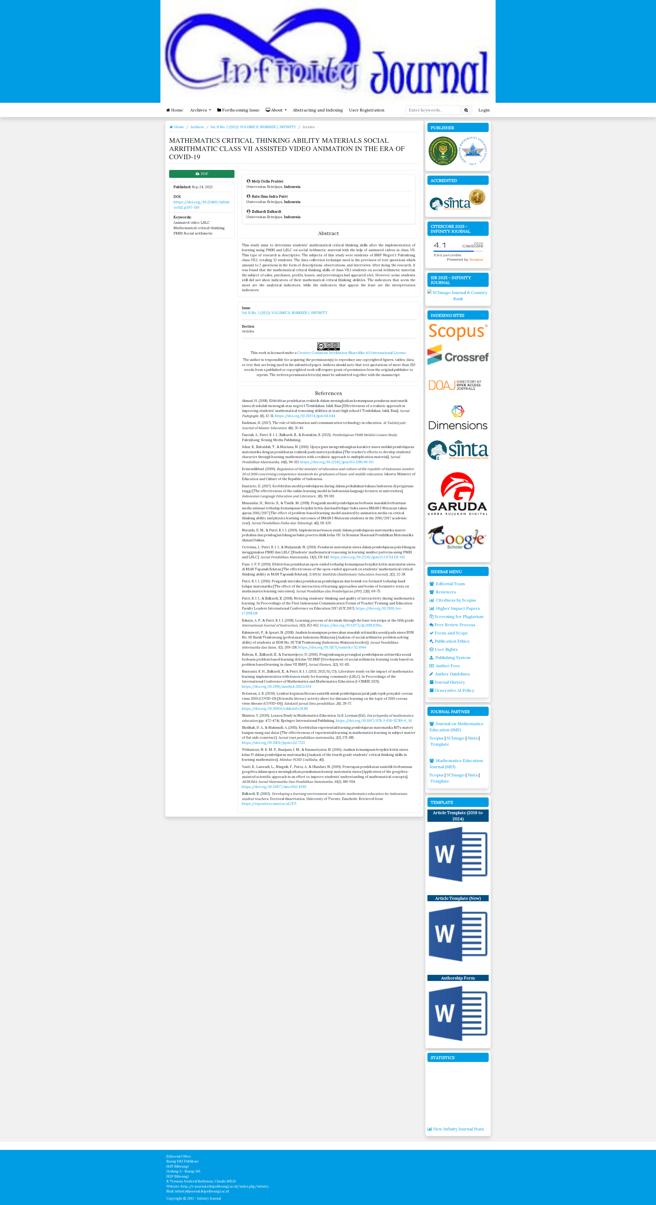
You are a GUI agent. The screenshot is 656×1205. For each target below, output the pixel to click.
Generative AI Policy (454, 690)
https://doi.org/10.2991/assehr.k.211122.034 (276, 686)
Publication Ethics (452, 641)
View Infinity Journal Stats (458, 1128)
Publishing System (452, 657)
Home (176, 110)
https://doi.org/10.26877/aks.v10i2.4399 (274, 787)
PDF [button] (204, 173)
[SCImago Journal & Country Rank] (458, 295)
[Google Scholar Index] (458, 537)
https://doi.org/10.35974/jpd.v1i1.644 (305, 416)
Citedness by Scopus (456, 600)
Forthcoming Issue (240, 110)
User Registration (366, 110)
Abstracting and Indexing (318, 110)
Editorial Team (450, 583)
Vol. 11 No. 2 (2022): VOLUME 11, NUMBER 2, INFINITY (253, 127)
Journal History (450, 682)
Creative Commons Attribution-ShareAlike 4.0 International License (351, 353)
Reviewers (446, 591)
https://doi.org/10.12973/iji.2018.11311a (351, 625)
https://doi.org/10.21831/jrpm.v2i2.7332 (273, 743)
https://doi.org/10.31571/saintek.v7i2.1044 (332, 647)
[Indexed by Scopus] (458, 331)
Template (439, 744)
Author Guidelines (452, 673)
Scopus (436, 738)
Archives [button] (198, 110)
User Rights (446, 649)
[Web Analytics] (458, 1094)
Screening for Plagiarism (459, 616)
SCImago (456, 738)
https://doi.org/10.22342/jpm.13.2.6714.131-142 (368, 557)
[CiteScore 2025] (458, 250)
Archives (197, 127)
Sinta (473, 738)
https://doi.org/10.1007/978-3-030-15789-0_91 (374, 720)
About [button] (277, 110)
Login (484, 110)
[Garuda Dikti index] (458, 493)
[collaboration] (458, 150)
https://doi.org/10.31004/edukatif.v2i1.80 (275, 708)
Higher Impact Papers (458, 608)
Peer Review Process (455, 624)
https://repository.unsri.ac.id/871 (269, 804)
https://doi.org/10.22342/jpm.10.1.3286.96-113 (337, 462)
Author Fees (448, 665)
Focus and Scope (451, 632)
